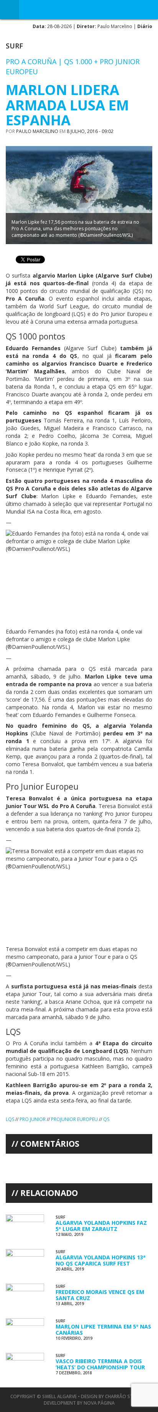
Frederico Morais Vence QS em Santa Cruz (100, 1294)
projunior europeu (74, 1119)
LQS (10, 1119)
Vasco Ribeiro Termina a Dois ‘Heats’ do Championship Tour (100, 1363)
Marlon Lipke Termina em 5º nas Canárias (103, 1329)
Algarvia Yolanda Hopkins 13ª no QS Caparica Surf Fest (100, 1260)
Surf (14, 45)
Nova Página (99, 1403)
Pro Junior (33, 1119)
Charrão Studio (125, 1396)
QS (106, 1119)
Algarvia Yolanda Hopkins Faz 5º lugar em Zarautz (101, 1225)
